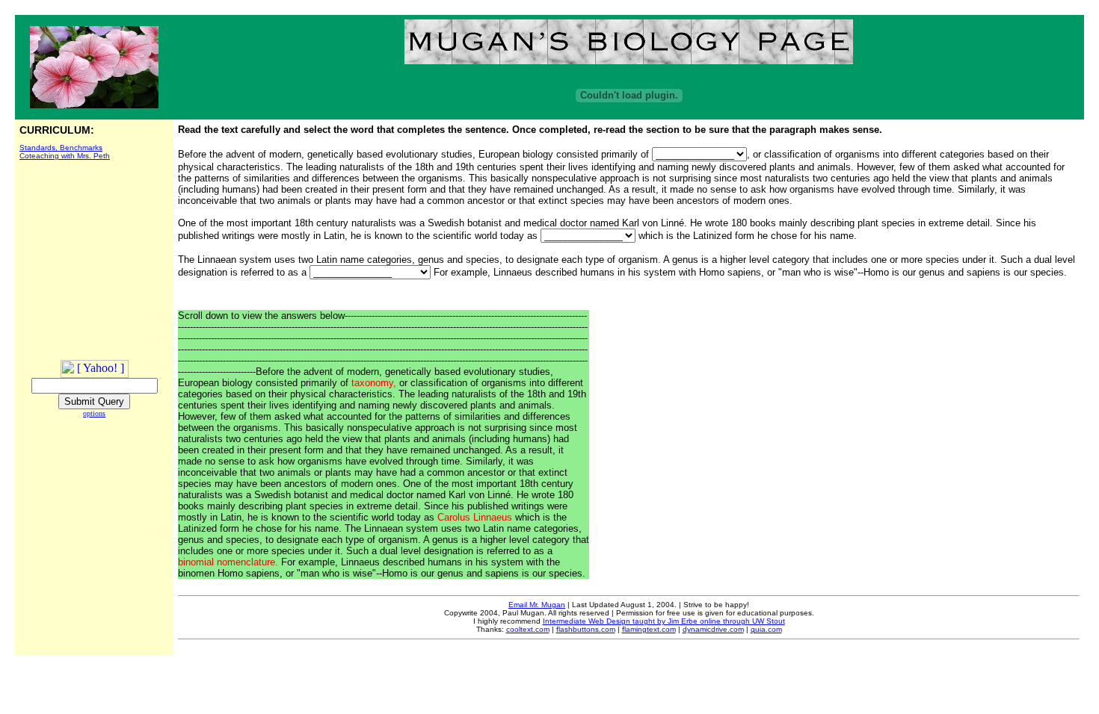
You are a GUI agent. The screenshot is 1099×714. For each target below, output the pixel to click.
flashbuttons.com (585, 629)
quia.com (766, 629)
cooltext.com (528, 629)
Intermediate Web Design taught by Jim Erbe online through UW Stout (664, 621)
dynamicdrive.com (713, 629)
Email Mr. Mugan (536, 604)
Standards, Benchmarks (60, 147)
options (94, 413)
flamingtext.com (649, 629)
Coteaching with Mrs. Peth (64, 156)
